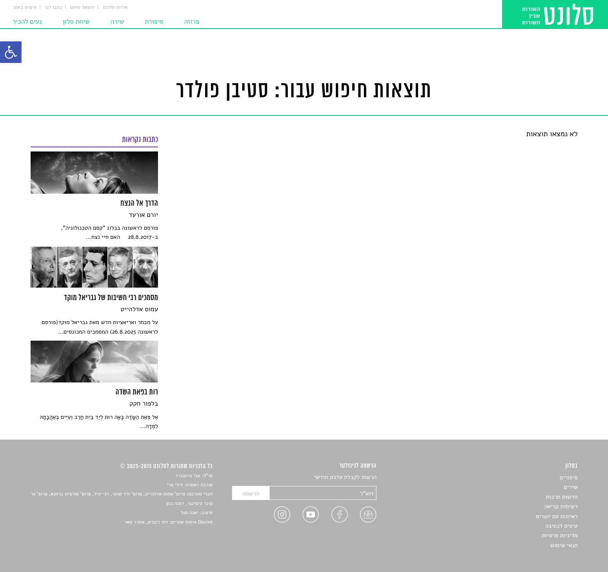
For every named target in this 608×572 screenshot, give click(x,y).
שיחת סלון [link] (76, 21)
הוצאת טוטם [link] (82, 7)
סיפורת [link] (154, 21)
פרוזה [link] (191, 21)
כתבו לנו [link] (53, 7)
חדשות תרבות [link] (562, 497)
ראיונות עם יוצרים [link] (557, 516)
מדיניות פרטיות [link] (559, 535)
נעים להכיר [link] (27, 21)
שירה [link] (117, 21)
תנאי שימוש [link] (564, 545)
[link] (11, 52)
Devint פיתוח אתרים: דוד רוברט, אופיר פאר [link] (168, 522)
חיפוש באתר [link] (24, 7)
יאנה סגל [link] (190, 513)
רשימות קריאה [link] (561, 506)
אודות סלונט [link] (115, 7)
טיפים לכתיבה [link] (561, 526)
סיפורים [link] (568, 477)
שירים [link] (571, 487)
